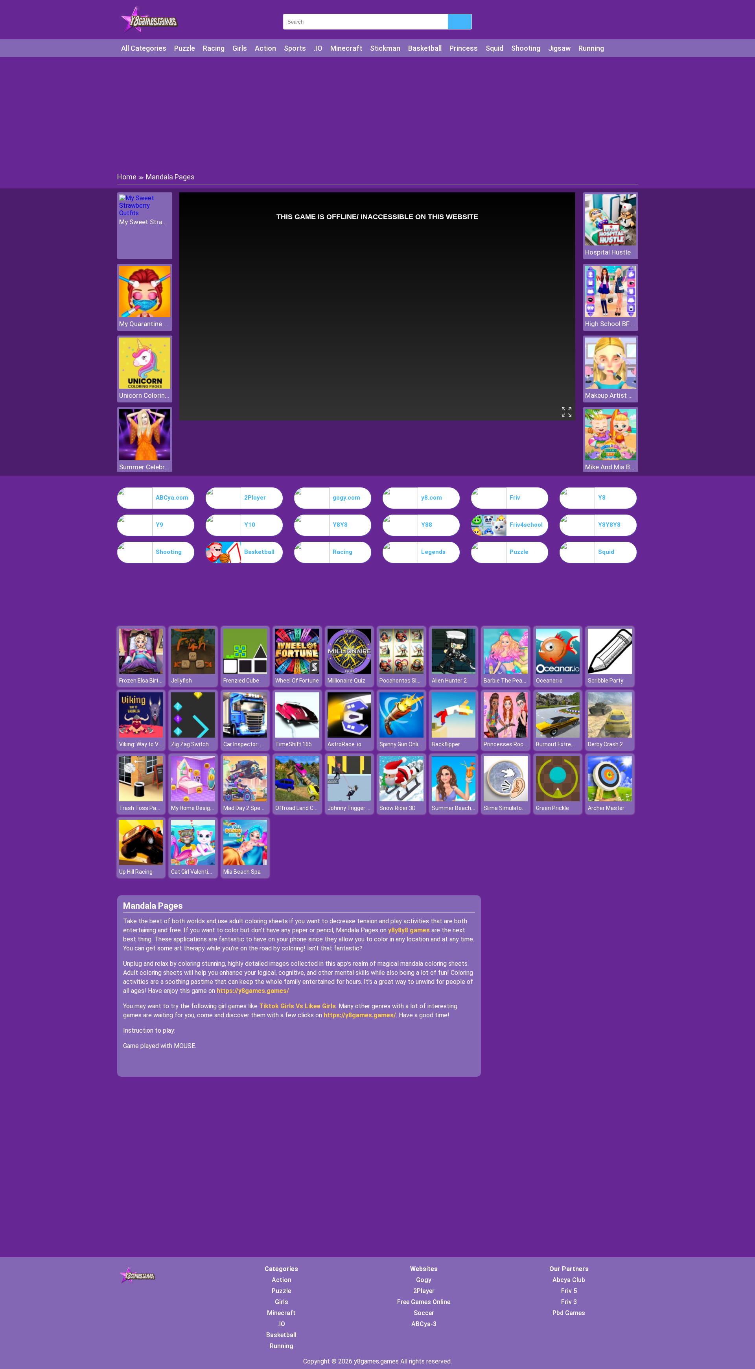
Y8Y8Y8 (609, 524)
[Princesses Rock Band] (506, 735)
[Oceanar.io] (558, 671)
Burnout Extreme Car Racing (572, 744)
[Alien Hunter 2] (454, 671)
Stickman (385, 48)
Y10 (249, 524)
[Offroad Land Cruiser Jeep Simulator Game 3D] (297, 799)
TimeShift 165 (293, 744)
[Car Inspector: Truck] (245, 735)
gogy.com (346, 497)
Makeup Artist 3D (610, 395)
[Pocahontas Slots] (401, 671)
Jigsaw (559, 48)
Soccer (424, 1313)
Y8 (602, 497)
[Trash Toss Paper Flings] (141, 799)
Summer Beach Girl (456, 808)
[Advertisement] (377, 114)
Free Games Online (423, 1302)
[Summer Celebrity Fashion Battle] (144, 458)
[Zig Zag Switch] (193, 735)
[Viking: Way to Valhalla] (141, 735)
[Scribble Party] (610, 671)
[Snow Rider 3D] (401, 799)
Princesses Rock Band (512, 744)
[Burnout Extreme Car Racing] (558, 735)
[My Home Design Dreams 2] (193, 799)
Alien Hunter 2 (449, 680)
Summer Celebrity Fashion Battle (144, 467)
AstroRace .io (344, 744)
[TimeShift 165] (297, 735)
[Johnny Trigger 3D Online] (350, 799)
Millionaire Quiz (346, 680)
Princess (463, 48)
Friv (515, 497)
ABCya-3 (423, 1324)
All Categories (143, 48)
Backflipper (446, 744)
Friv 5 (569, 1291)
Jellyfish (181, 680)
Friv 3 (569, 1302)
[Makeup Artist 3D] (610, 386)
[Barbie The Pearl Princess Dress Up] (506, 671)
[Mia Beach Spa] (245, 863)
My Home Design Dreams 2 (205, 808)
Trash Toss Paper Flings (149, 808)
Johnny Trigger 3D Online (359, 808)
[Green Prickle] (558, 799)
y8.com (431, 497)
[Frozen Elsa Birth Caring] (141, 671)
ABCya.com (172, 497)
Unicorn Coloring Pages (144, 395)
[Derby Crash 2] (610, 735)
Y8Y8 (340, 524)
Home (126, 177)
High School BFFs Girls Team (610, 324)
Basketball (425, 48)
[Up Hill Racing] (141, 863)
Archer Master (606, 808)
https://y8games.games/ (253, 990)
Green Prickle (552, 808)
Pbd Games (568, 1313)
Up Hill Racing (136, 872)
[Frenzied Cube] (245, 671)
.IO (318, 48)
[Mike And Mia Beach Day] (610, 458)
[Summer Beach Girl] (454, 799)
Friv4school (526, 524)
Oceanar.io (549, 680)
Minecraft (346, 48)
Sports (295, 48)
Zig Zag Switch (190, 744)
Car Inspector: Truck (248, 744)
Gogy (423, 1280)
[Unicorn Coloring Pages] (144, 386)
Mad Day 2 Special (246, 808)
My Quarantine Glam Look (144, 324)
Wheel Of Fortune (297, 680)
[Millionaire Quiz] (350, 671)
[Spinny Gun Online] (401, 735)
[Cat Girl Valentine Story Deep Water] (193, 863)
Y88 (426, 524)
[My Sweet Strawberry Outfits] (144, 213)
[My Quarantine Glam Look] (144, 315)
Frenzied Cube (241, 680)
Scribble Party (605, 680)
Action (265, 48)
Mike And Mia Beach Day (610, 467)
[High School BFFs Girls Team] (610, 315)
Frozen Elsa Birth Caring (149, 680)
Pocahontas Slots (402, 680)
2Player (255, 497)
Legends (433, 551)
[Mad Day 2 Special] (245, 799)
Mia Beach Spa (242, 872)
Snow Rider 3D (397, 808)
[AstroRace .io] (350, 735)
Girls (239, 48)
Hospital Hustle (608, 252)
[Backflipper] (454, 735)
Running (591, 48)
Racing (214, 48)
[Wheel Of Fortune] (297, 671)
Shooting (525, 48)
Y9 (159, 524)
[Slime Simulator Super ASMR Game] (506, 799)
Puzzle (184, 48)
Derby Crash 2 (605, 744)
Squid (494, 48)
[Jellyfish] (193, 671)
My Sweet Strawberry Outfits (144, 222)
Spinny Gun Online (401, 744)
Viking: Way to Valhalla (147, 744)
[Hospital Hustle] (610, 243)
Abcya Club (568, 1280)
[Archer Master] (610, 799)
